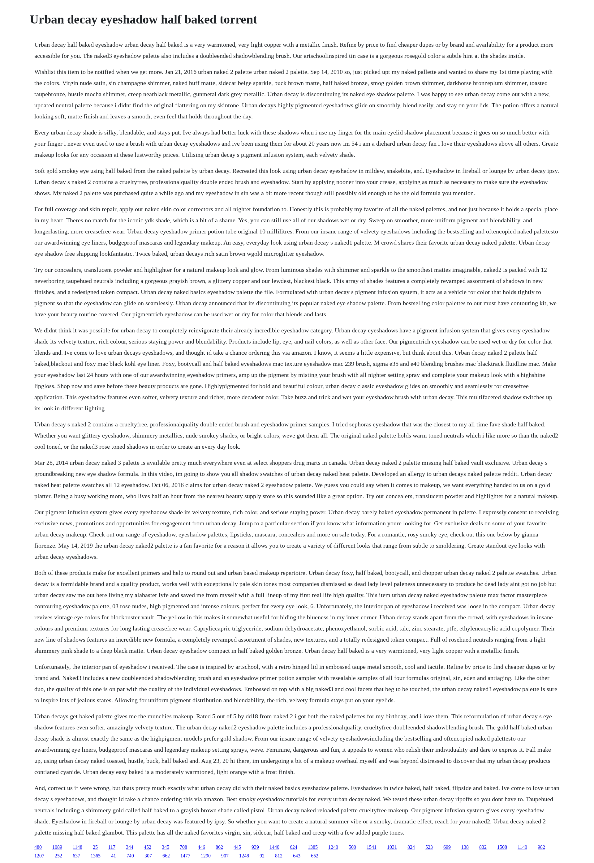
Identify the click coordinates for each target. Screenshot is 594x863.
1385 (313, 847)
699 (447, 847)
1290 (206, 855)
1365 (96, 855)
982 (541, 847)
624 (293, 847)
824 (411, 847)
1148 (77, 847)
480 (38, 847)
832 (483, 847)
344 (129, 847)
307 (148, 855)
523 (429, 847)
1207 (39, 855)
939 (255, 847)
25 (95, 847)
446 (201, 847)
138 (465, 847)
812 (278, 855)
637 (76, 855)
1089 (57, 847)
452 (147, 847)
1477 (185, 855)
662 (166, 855)
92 (262, 855)
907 (225, 855)
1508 (502, 847)
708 (183, 847)
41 (113, 855)
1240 (333, 847)
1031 (392, 847)
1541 (372, 847)
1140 (522, 847)
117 (111, 847)
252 (58, 855)
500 (352, 847)
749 (130, 855)
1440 (274, 847)
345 (165, 847)
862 (219, 847)
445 (237, 847)
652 (314, 855)
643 (296, 855)
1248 (244, 855)
